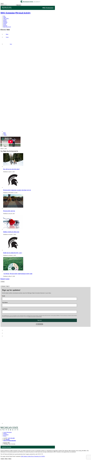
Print (5, 133)
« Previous (3, 286)
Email (5, 135)
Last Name (5, 309)
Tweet (7, 37)
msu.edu (7, 439)
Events (4, 24)
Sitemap (5, 433)
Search (2, 5)
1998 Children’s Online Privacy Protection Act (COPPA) (33, 456)
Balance (5, 20)
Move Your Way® (7, 26)
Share (7, 34)
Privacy (4, 435)
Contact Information (7, 432)
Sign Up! (39, 320)
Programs (5, 25)
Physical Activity (23, 13)
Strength (5, 23)
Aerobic (5, 19)
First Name (5, 302)
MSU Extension (8, 13)
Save (11, 44)
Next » (8, 286)
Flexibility (5, 22)
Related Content (5, 279)
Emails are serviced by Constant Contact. (35, 316)
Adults (4, 17)
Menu (6, 458)
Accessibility (6, 434)
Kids (4, 16)
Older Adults (6, 18)
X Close (2, 281)
